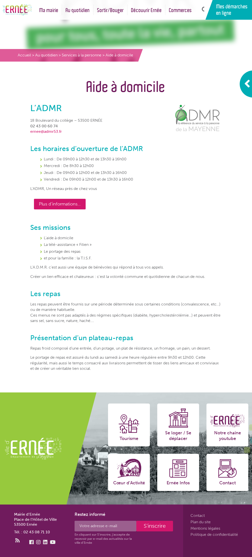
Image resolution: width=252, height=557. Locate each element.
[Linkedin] (45, 542)
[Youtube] (53, 542)
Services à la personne (81, 55)
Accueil (24, 55)
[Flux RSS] (17, 540)
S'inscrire (155, 526)
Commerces (180, 10)
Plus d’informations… (60, 204)
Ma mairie (48, 10)
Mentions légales (205, 528)
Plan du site (200, 522)
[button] (201, 10)
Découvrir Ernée (146, 10)
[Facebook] (31, 542)
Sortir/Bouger (110, 10)
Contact (197, 515)
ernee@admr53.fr (46, 131)
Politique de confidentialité (214, 534)
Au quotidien (78, 10)
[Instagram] (38, 542)
